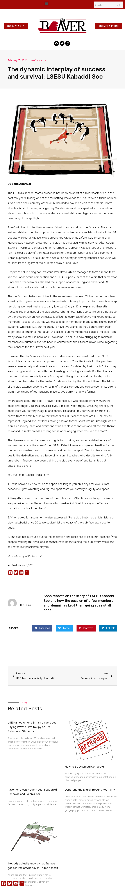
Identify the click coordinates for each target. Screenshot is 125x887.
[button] (46, 3)
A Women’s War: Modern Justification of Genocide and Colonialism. (32, 792)
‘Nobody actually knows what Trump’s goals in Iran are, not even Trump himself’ (33, 866)
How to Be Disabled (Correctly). (84, 766)
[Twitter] (62, 43)
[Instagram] (67, 43)
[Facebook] (56, 43)
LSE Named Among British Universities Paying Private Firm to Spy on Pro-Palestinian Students (32, 727)
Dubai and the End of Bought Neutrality (90, 789)
